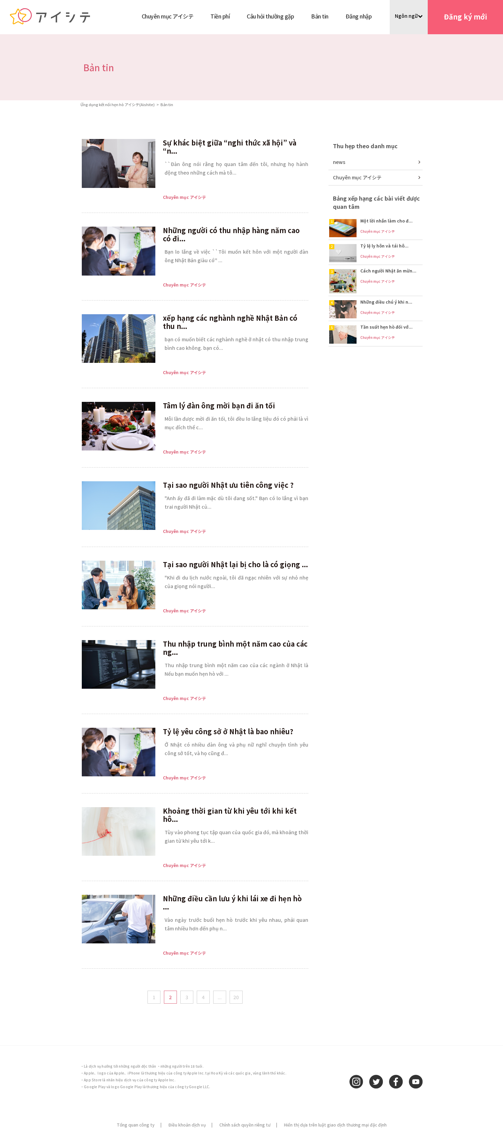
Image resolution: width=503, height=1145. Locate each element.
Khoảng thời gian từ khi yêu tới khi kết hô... (230, 815)
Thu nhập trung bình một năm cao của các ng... (235, 648)
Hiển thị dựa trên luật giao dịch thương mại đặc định (335, 1125)
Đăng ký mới (465, 17)
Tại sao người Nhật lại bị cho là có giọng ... (235, 564)
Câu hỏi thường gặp (270, 16)
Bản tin (319, 16)
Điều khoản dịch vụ (187, 1125)
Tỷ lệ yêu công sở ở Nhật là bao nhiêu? (228, 731)
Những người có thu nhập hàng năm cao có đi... (231, 234)
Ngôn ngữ (406, 15)
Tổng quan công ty (136, 1125)
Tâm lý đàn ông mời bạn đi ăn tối (219, 405)
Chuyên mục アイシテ (168, 16)
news (339, 161)
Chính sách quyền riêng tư (244, 1125)
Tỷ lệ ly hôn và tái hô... (384, 246)
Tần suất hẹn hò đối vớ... (386, 327)
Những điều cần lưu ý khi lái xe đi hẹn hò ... (232, 902)
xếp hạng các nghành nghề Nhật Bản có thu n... (230, 322)
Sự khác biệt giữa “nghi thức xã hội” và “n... (229, 147)
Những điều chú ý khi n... (386, 302)
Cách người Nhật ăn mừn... (388, 270)
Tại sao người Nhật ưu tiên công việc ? (228, 485)
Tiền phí (220, 16)
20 (236, 997)
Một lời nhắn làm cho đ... (386, 221)
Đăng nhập (359, 16)
